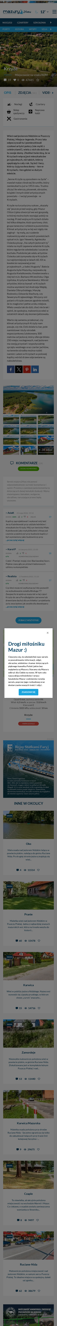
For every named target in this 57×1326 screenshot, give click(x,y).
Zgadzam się (28, 692)
